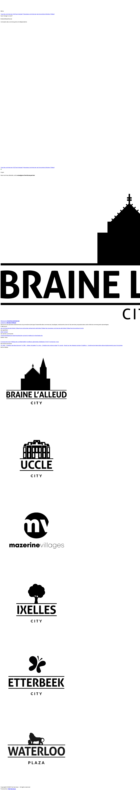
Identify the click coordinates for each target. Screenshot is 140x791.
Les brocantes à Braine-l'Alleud (45, 14)
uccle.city (25, 335)
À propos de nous (6, 342)
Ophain (6, 332)
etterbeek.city (38, 335)
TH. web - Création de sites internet (11, 345)
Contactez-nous (54, 342)
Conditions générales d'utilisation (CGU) (37, 342)
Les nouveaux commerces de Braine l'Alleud (58, 328)
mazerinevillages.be (6, 335)
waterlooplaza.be (17, 335)
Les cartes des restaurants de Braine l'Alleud (32, 328)
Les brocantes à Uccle (77, 328)
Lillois (2, 332)
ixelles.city (31, 335)
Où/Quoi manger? (18, 14)
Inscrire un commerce (7, 339)
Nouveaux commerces (29, 14)
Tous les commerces (7, 14)
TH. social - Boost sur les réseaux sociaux (69, 345)
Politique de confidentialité (18, 342)
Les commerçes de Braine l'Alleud (10, 328)
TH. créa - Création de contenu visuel (46, 345)
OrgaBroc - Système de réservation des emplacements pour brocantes (102, 345)
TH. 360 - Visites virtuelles (28, 345)
